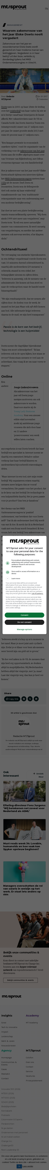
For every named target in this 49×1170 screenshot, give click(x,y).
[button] (24, 578)
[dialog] (24, 585)
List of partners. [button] (37, 593)
